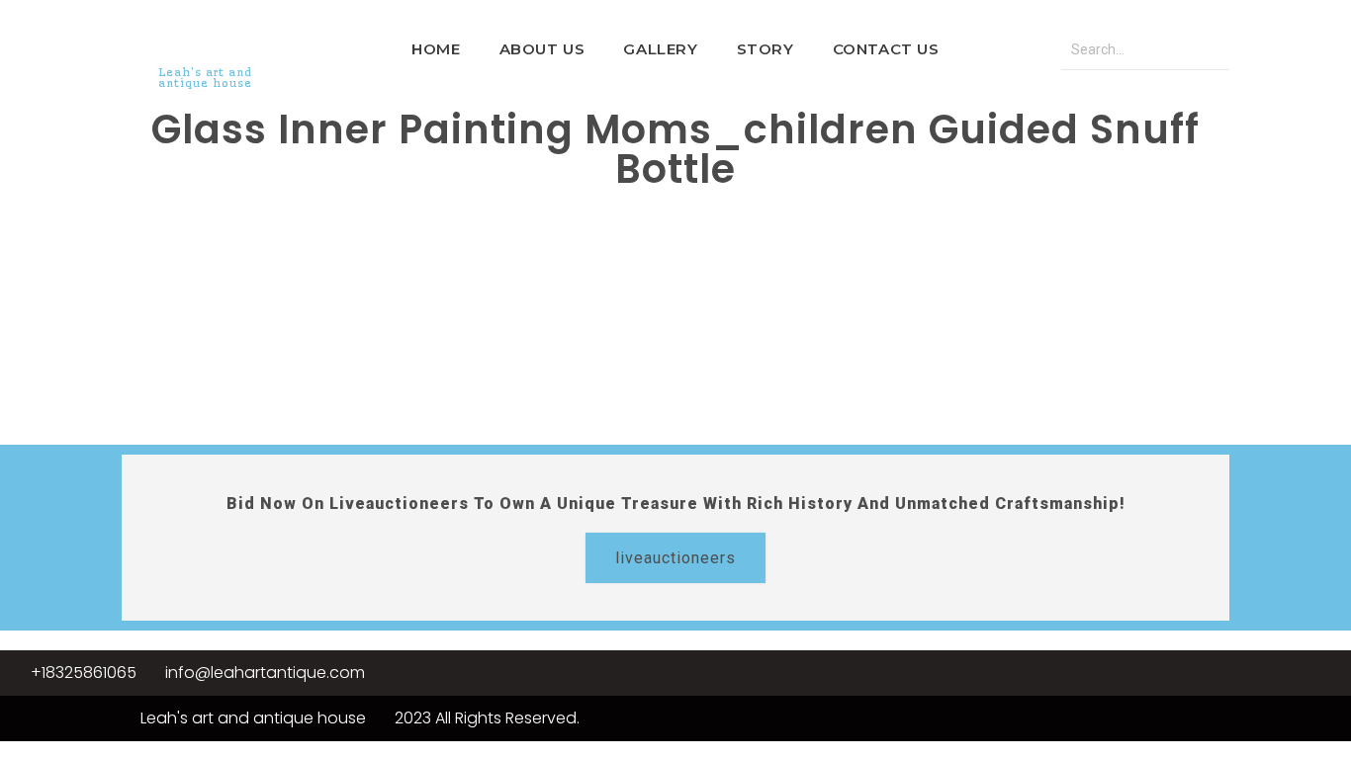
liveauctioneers (675, 557)
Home (435, 49)
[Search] (1209, 50)
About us (542, 49)
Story (765, 49)
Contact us (886, 49)
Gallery (660, 49)
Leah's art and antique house (205, 77)
